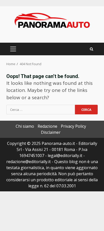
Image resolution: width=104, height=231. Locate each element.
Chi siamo (25, 126)
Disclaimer (51, 132)
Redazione (47, 126)
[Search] (91, 49)
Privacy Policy (73, 126)
